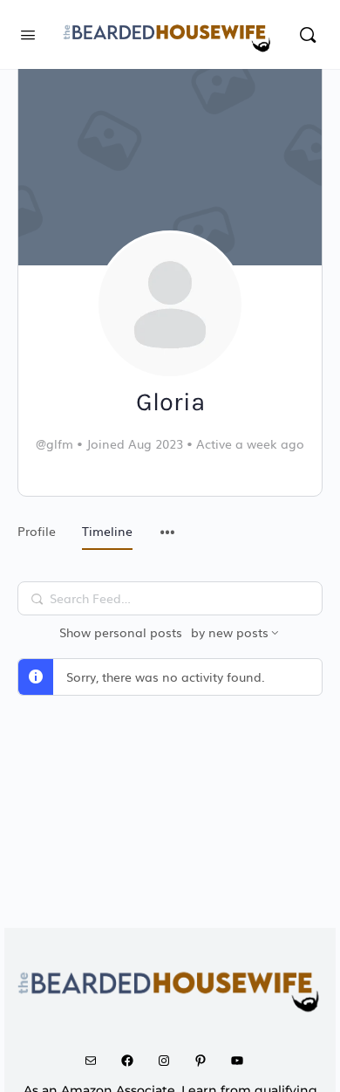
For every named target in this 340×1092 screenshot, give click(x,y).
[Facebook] (133, 1060)
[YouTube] (243, 1060)
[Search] (307, 34)
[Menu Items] (167, 523)
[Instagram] (170, 1060)
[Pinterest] (207, 1060)
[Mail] (97, 1060)
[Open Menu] (27, 33)
